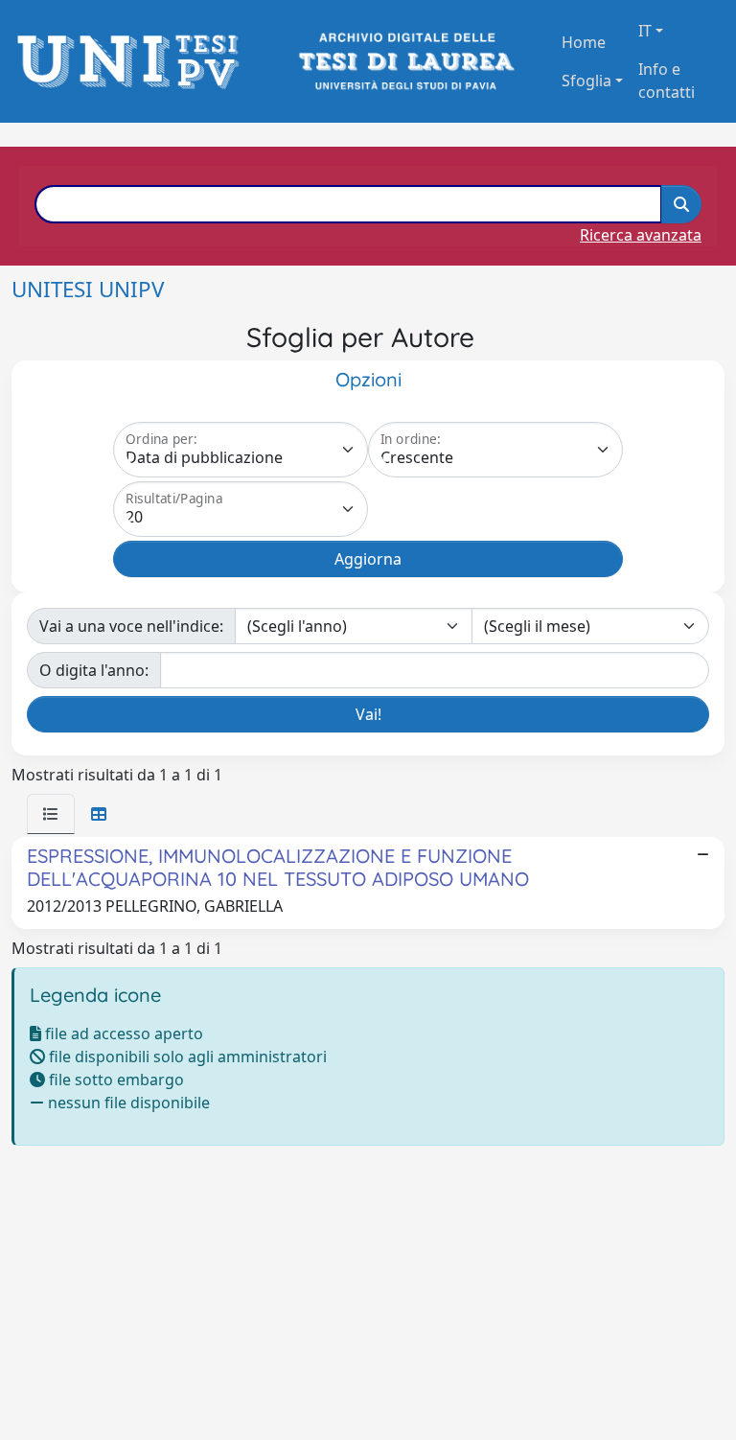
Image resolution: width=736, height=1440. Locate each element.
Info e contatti (666, 80)
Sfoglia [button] (586, 80)
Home (584, 42)
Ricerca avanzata (641, 234)
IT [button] (645, 30)
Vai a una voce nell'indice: (131, 626)
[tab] (51, 814)
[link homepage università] (405, 62)
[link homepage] (134, 62)
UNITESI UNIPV (88, 289)
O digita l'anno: (94, 670)
